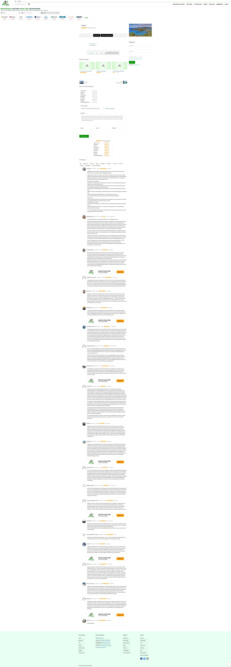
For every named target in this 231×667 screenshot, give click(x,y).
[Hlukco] (84, 545)
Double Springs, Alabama (118, 71)
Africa (80, 638)
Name (82, 128)
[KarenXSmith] (84, 218)
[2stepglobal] (84, 469)
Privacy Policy (143, 652)
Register (19, 1)
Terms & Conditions (144, 655)
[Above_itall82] (84, 585)
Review (205, 4)
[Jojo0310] (84, 522)
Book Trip (212, 4)
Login (15, 1)
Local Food (115, 163)
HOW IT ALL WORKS (109, 108)
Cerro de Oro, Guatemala (86, 71)
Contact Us (142, 645)
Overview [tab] (92, 45)
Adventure (92, 163)
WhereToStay (87, 165)
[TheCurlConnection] (84, 502)
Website (114, 128)
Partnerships (142, 640)
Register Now (136, 64)
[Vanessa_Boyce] (84, 487)
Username (131, 45)
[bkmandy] (84, 443)
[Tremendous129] (84, 328)
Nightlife (81, 165)
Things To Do (85, 163)
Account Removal (126, 652)
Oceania (80, 650)
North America (116, 53)
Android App (125, 640)
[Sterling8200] (84, 251)
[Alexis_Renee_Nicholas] (84, 538)
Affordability (102, 163)
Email (97, 128)
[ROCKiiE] (84, 293)
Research (142, 647)
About (226, 4)
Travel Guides (126, 650)
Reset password (139, 58)
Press (141, 642)
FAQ (141, 650)
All (80, 163)
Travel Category (84, 106)
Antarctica (81, 640)
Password (131, 51)
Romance (121, 163)
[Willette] (84, 566)
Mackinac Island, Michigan (105, 645)
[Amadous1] (84, 309)
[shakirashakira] (84, 347)
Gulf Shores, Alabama (101, 71)
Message (83, 113)
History (97, 163)
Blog (124, 645)
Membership (219, 4)
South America (82, 652)
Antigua (109, 53)
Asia (79, 642)
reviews (94, 27)
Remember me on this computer (136, 57)
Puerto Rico (101, 637)
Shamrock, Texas (106, 642)
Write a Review (126, 642)
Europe (80, 645)
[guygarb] (84, 388)
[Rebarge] (84, 600)
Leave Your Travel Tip (107, 35)
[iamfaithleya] (84, 367)
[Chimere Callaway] (84, 279)
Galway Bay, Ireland (101, 647)
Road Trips (189, 4)
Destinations (198, 4)
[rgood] (84, 622)
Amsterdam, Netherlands (105, 640)
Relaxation (109, 163)
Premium (125, 647)
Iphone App (125, 638)
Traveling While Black (96, 165)
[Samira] (84, 425)
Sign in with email (132, 58)
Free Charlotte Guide (178, 4)
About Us (142, 638)
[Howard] (84, 170)
